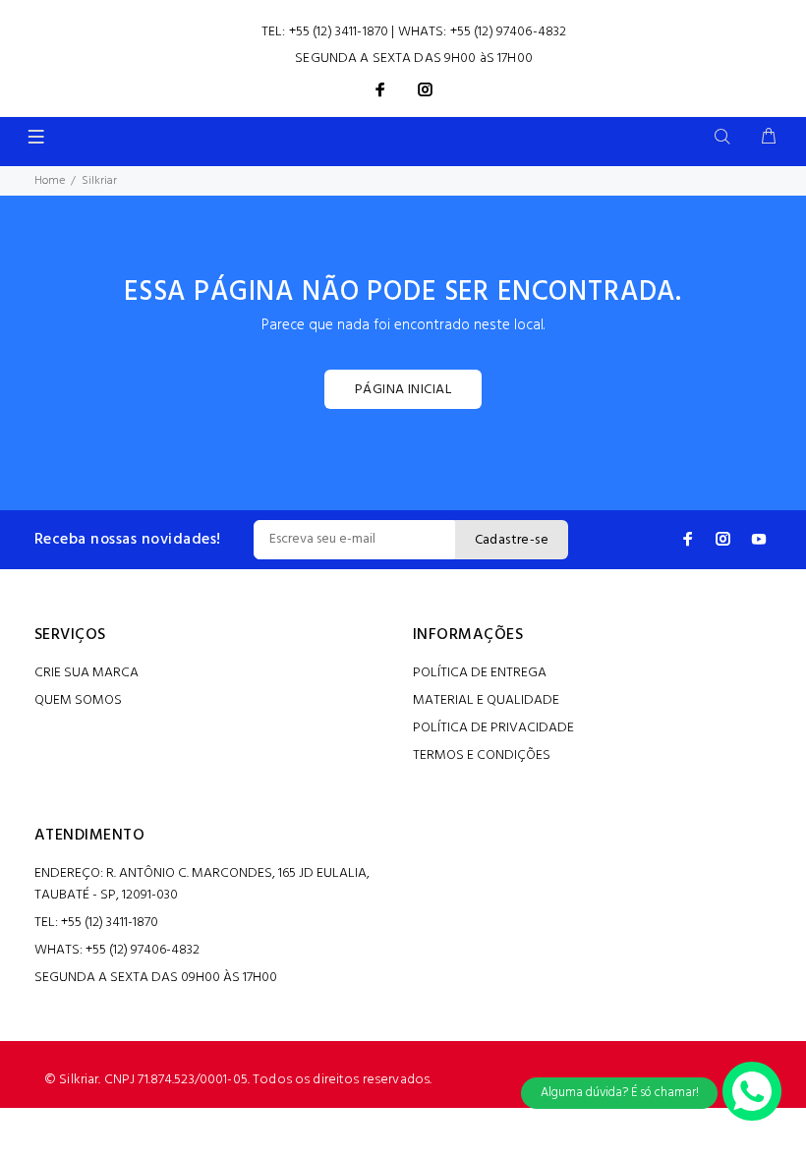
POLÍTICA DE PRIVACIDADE (493, 728)
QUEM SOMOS (78, 700)
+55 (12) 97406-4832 (508, 32)
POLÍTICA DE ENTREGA (480, 673)
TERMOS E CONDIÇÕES (481, 755)
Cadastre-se (512, 540)
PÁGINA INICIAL (403, 389)
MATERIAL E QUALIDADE (486, 700)
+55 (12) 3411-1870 (339, 32)
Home (49, 181)
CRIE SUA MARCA (86, 673)
